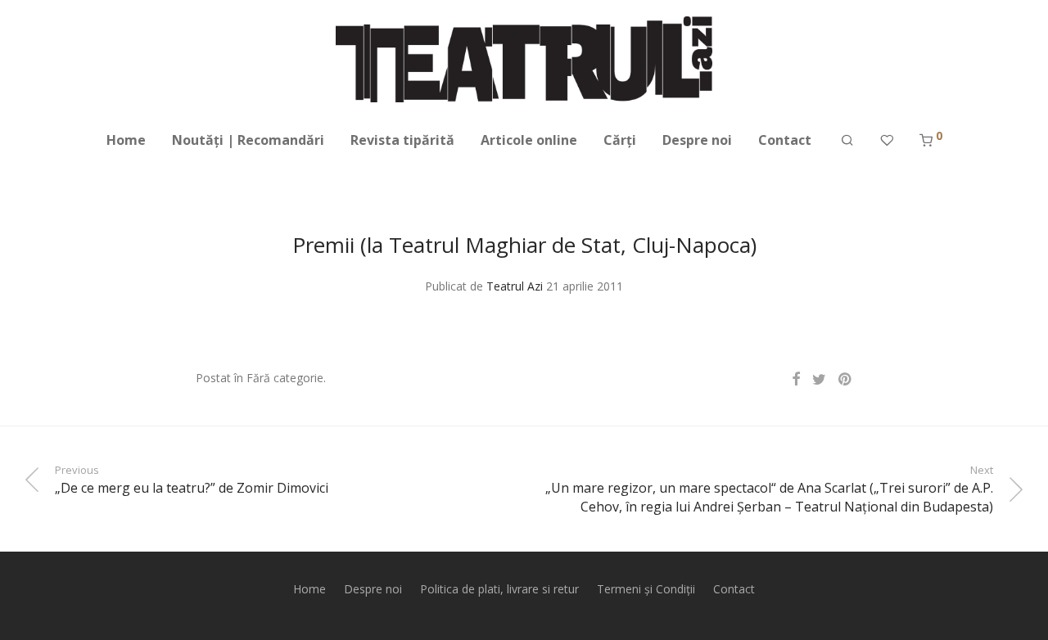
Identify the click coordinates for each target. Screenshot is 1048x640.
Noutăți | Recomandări (248, 140)
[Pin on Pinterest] (845, 379)
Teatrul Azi (514, 286)
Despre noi (697, 140)
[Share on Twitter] (819, 379)
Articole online (529, 140)
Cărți (619, 140)
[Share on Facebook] (796, 379)
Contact (784, 140)
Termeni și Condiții (646, 589)
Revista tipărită (402, 140)
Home (126, 140)
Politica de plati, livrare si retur (499, 589)
